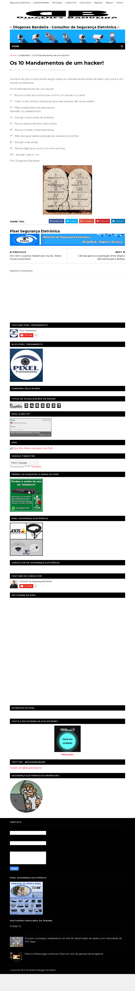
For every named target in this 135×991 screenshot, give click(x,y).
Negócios (98, 2)
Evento (119, 2)
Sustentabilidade (41, 2)
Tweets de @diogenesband (25, 767)
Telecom (109, 2)
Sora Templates (28, 970)
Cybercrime (70, 2)
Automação (85, 2)
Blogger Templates (46, 970)
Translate (36, 466)
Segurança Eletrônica (20, 2)
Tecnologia (57, 2)
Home (15, 46)
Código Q (15, 926)
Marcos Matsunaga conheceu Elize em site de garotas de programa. (64, 953)
